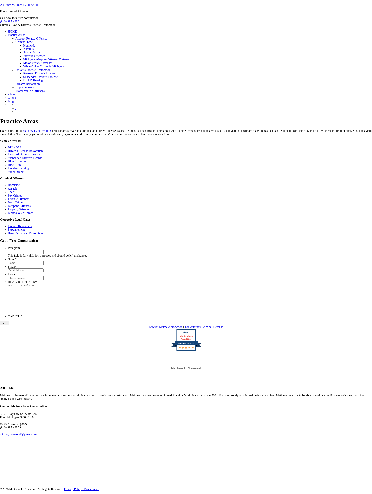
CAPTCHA (15, 316)
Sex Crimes (15, 195)
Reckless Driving (18, 168)
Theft (11, 192)
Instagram (14, 248)
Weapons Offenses (19, 206)
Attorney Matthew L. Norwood (19, 4)
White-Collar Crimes (20, 213)
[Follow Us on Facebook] (98, 489)
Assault (12, 188)
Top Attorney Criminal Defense (204, 326)
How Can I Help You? (22, 281)
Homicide (14, 185)
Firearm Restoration (20, 226)
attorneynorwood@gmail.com (18, 434)
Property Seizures (18, 209)
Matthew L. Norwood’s (36, 130)
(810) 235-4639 (9, 21)
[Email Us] (97, 489)
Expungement (16, 229)
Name (12, 259)
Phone (12, 274)
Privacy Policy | (74, 489)
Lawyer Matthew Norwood (166, 326)
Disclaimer (90, 489)
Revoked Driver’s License (24, 154)
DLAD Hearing (17, 161)
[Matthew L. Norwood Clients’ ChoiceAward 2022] (186, 351)
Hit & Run (14, 164)
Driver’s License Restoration (25, 151)
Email (12, 266)
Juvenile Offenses (18, 199)
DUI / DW (14, 147)
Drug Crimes (16, 202)
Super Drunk (16, 171)
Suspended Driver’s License (25, 157)
